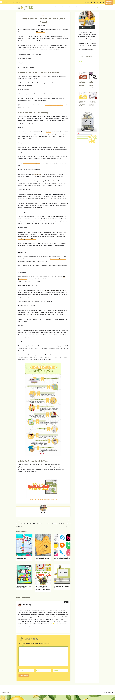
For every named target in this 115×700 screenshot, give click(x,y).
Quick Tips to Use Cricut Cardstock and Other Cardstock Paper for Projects (42, 588)
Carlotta (25, 604)
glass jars (48, 132)
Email (38, 670)
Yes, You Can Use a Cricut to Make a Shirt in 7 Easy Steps (29, 523)
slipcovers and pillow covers (58, 259)
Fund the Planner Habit (85, 133)
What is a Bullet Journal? (42, 312)
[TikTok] (103, 2)
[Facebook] (92, 2)
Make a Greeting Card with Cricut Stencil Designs (58, 523)
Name (21, 670)
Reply (66, 602)
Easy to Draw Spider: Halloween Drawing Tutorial (92, 84)
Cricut (43, 15)
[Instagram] (94, 2)
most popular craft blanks (51, 194)
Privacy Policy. (40, 32)
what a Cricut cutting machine (54, 105)
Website (56, 670)
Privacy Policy (86, 2)
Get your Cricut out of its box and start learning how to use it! (43, 499)
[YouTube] (100, 2)
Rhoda (40, 25)
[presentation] (24, 545)
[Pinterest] (97, 2)
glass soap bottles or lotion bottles (53, 290)
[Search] (94, 61)
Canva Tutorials (56, 7)
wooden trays (28, 330)
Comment (22, 645)
